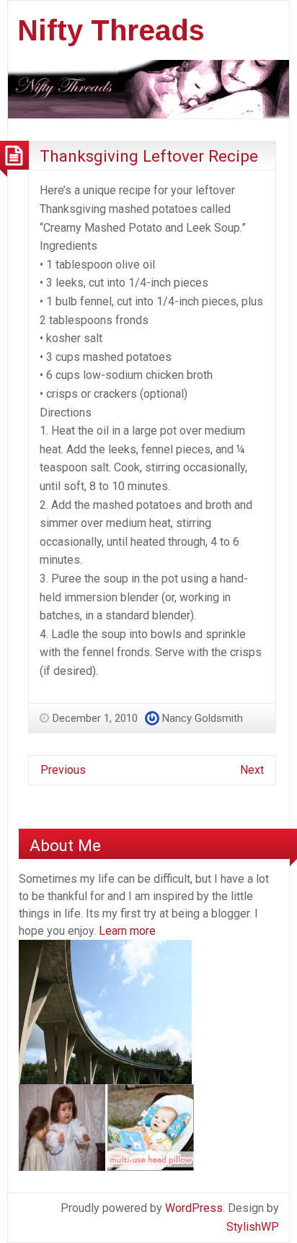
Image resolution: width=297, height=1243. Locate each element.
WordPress (194, 1208)
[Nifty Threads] (148, 88)
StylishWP (252, 1227)
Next (252, 770)
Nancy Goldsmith (202, 718)
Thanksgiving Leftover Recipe (149, 156)
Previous (63, 770)
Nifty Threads (111, 30)
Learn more (127, 931)
